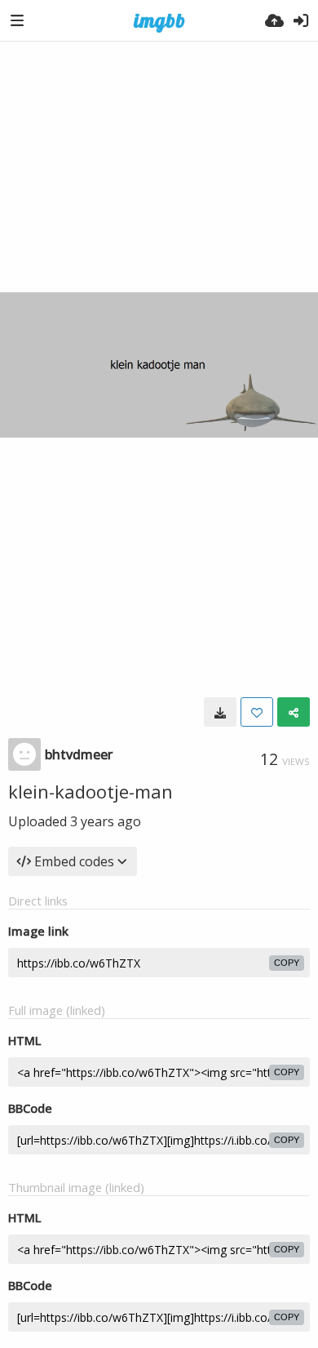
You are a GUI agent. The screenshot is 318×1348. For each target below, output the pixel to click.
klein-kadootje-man (90, 791)
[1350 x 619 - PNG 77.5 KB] (220, 712)
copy (286, 963)
